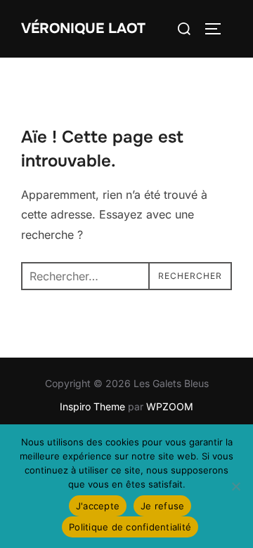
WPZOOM (169, 406)
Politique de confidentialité (130, 527)
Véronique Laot (83, 28)
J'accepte (97, 505)
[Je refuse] (235, 486)
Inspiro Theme (92, 406)
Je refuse (162, 505)
